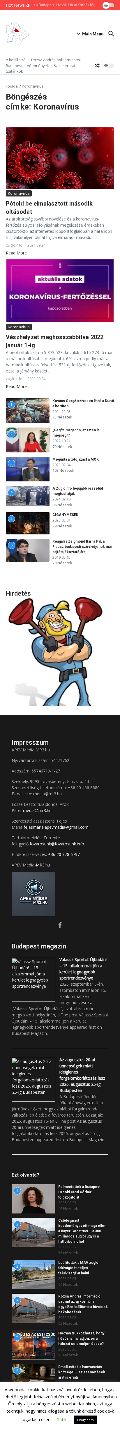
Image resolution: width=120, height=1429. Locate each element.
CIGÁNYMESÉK (65, 515)
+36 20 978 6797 (64, 854)
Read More (16, 253)
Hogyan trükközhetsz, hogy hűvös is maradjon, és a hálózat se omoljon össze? (81, 1338)
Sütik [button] (61, 1419)
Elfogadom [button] (85, 1420)
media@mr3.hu (37, 810)
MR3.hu (43, 865)
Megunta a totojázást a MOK (75, 459)
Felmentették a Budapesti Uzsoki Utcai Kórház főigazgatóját (79, 1192)
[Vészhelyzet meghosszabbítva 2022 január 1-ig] (60, 290)
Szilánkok (14, 71)
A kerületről (16, 59)
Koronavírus (19, 193)
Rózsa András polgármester (56, 59)
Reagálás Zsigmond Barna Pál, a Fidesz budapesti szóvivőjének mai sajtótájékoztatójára (82, 546)
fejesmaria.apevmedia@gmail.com (56, 827)
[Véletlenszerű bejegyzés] (97, 65)
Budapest (14, 65)
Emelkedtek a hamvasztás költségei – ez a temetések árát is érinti (81, 1372)
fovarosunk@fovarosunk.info (57, 844)
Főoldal (12, 86)
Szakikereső (64, 65)
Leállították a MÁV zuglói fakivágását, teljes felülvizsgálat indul (78, 1268)
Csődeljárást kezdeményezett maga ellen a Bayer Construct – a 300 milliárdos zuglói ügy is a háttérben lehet (82, 1231)
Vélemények (38, 65)
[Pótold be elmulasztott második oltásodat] (60, 158)
